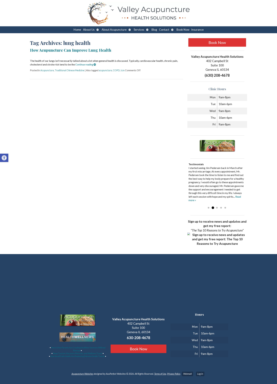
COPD (116, 70)
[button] (4, 158)
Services (139, 29)
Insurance (197, 29)
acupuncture (105, 70)
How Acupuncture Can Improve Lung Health (70, 50)
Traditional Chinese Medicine (69, 70)
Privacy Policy (173, 373)
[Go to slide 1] (208, 207)
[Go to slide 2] (212, 207)
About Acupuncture (114, 29)
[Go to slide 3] (216, 207)
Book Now (182, 29)
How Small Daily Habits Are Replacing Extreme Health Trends (77, 356)
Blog (154, 29)
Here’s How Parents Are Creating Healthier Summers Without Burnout (78, 349)
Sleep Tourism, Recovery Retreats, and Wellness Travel (77, 353)
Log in (200, 373)
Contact (164, 29)
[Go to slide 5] (225, 207)
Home (77, 29)
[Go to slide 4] (221, 207)
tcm (123, 70)
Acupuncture (47, 70)
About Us (89, 29)
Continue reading (84, 64)
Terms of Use (160, 373)
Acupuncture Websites (82, 373)
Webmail (187, 373)
